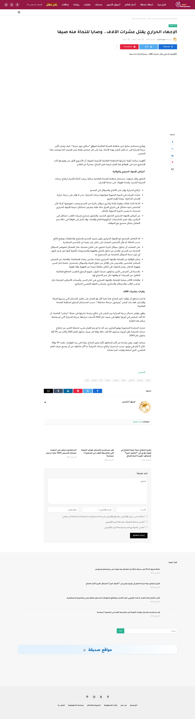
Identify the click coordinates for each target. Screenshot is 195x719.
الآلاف (148, 380)
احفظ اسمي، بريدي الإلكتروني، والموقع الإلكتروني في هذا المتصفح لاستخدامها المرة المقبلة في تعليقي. (103, 516)
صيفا (123, 380)
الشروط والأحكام (94, 705)
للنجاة (107, 380)
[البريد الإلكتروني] (172, 169)
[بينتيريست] (172, 162)
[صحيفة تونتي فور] (182, 4)
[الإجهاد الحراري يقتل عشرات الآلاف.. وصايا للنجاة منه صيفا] (97, 91)
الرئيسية (161, 4)
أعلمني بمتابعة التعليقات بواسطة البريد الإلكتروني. (124, 522)
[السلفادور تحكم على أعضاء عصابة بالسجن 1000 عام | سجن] (60, 438)
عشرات (115, 380)
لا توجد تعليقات (136, 39)
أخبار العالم (130, 4)
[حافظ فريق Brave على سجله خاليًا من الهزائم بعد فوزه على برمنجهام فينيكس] (169, 573)
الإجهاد (139, 380)
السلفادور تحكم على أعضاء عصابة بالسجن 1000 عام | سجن (61, 451)
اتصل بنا (61, 705)
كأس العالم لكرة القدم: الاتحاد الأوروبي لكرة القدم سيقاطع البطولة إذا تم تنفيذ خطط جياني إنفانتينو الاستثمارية (113, 598)
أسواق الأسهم (113, 4)
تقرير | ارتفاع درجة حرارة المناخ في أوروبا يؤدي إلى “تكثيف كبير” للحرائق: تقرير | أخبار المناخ (136, 453)
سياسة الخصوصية (76, 705)
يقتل (87, 380)
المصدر (141, 372)
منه (101, 380)
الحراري (131, 380)
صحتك (98, 4)
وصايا (94, 380)
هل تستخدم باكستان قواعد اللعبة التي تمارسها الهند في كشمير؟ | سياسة (97, 453)
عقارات (87, 4)
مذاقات (65, 4)
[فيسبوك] (172, 142)
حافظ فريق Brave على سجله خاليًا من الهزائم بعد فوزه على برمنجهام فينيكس (127, 569)
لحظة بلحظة (146, 4)
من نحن (123, 705)
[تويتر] (172, 148)
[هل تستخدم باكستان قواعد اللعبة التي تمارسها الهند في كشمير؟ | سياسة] (97, 438)
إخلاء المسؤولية (110, 705)
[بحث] (19, 12)
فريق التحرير (161, 39)
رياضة (76, 4)
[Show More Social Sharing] (116, 46)
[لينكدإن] (172, 155)
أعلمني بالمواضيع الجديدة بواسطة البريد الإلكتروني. (124, 527)
